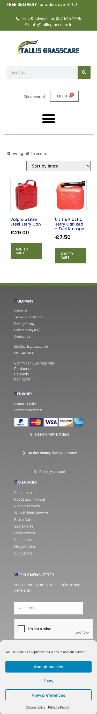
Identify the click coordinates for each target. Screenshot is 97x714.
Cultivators (23, 553)
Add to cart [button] (22, 251)
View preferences (48, 695)
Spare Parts (23, 526)
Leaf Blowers (24, 533)
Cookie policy (36, 707)
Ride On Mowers (27, 506)
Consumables (25, 493)
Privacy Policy (58, 707)
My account (34, 96)
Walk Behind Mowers (31, 513)
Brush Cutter (24, 519)
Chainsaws (23, 540)
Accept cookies (48, 666)
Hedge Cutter (24, 546)
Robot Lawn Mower (30, 499)
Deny (49, 680)
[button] (48, 118)
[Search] (84, 72)
